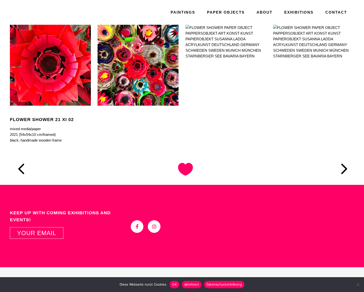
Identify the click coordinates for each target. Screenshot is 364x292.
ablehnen (191, 284)
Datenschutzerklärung (224, 284)
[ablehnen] (357, 284)
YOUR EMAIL (36, 233)
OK (174, 284)
